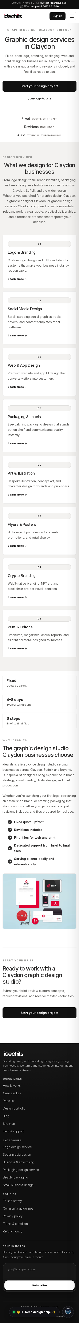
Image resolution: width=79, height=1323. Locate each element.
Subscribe (39, 1285)
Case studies (12, 1093)
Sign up (57, 16)
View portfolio (39, 99)
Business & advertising (18, 1162)
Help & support (13, 1131)
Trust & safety (12, 1201)
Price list (9, 1101)
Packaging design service (21, 1170)
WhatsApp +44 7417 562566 (41, 6)
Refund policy (12, 1231)
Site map (9, 1123)
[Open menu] (72, 16)
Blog (6, 1116)
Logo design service (17, 1147)
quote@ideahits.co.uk (53, 2)
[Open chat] (68, 1312)
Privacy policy (13, 1216)
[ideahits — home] (12, 16)
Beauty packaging (15, 1177)
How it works (12, 1085)
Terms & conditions (16, 1223)
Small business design (18, 1185)
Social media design (17, 1154)
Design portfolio (14, 1108)
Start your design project (39, 86)
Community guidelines (18, 1208)
